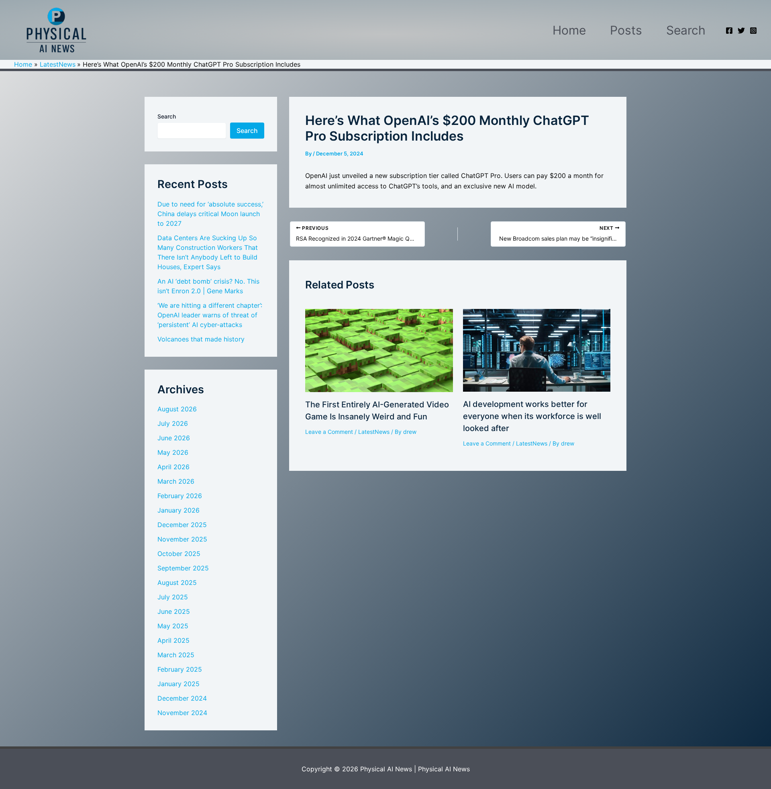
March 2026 (175, 481)
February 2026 (179, 496)
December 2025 (182, 525)
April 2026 (173, 467)
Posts (626, 30)
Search (686, 30)
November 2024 (182, 713)
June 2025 (173, 611)
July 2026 (172, 423)
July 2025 (172, 597)
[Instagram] (753, 30)
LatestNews (374, 431)
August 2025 (177, 582)
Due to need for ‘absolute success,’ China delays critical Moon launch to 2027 (210, 213)
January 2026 (178, 510)
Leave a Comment (329, 431)
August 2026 (177, 409)
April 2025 (173, 640)
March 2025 (175, 655)
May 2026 (172, 452)
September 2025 (183, 568)
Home (569, 30)
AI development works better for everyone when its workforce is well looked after (532, 416)
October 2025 (178, 554)
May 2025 (172, 626)
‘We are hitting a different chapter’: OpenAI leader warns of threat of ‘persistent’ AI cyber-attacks (209, 315)
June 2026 (173, 438)
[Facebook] (729, 30)
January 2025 (178, 684)
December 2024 (182, 698)
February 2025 (179, 669)
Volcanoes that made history (201, 339)
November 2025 (182, 539)
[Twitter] (741, 30)
